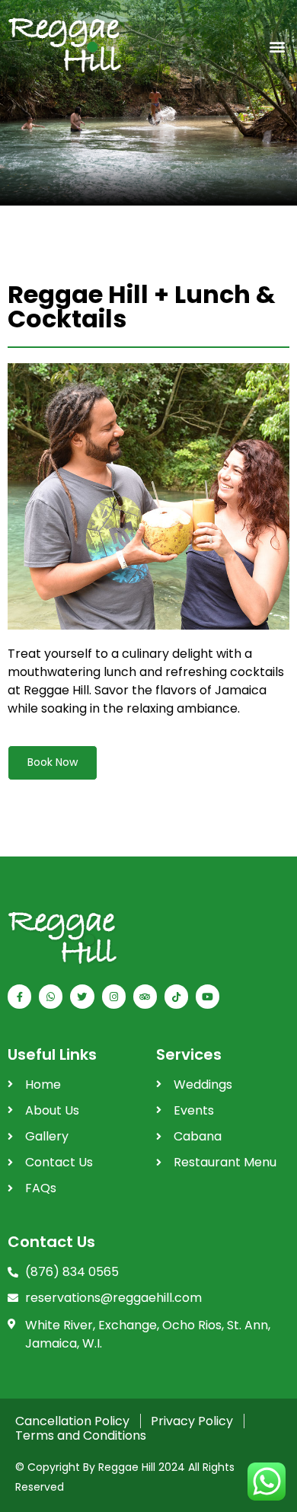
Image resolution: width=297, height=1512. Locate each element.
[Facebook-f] (19, 996)
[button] (276, 46)
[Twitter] (82, 996)
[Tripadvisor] (145, 996)
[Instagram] (114, 996)
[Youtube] (207, 996)
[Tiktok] (176, 996)
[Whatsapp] (50, 996)
